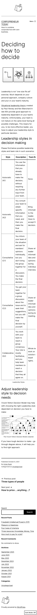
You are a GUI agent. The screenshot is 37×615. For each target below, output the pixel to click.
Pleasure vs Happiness (9, 525)
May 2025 (5, 558)
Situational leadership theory (13, 106)
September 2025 (7, 552)
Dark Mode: (29, 612)
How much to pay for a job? (11, 534)
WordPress (21, 607)
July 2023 (5, 564)
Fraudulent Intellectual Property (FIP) (15, 522)
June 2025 (5, 555)
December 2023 (7, 561)
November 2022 (7, 567)
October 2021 (6, 573)
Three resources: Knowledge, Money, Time (17, 531)
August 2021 (6, 577)
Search (4, 508)
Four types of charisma (10, 528)
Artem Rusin (8, 464)
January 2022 (6, 570)
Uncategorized (17, 467)
